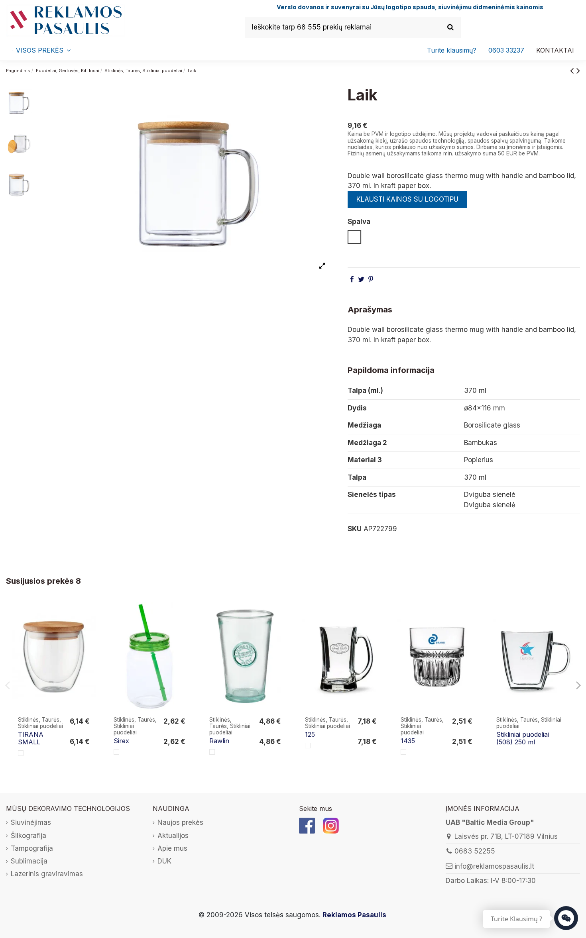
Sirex (121, 741)
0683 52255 (474, 851)
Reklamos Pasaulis (354, 915)
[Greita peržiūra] (89, 630)
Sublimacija (29, 861)
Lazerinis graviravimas (47, 874)
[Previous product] (573, 70)
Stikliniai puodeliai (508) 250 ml (522, 738)
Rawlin (219, 741)
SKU (355, 529)
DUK (164, 861)
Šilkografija (28, 836)
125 (310, 734)
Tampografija (32, 848)
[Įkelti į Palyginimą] (89, 615)
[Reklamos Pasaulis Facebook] (307, 825)
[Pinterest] (370, 279)
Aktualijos (173, 836)
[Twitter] (361, 279)
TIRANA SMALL (30, 738)
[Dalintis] (352, 279)
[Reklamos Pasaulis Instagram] (331, 825)
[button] (506, 50)
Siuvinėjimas (31, 822)
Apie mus (172, 848)
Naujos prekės (180, 822)
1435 (408, 741)
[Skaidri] (21, 753)
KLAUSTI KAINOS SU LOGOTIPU (407, 199)
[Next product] (578, 70)
